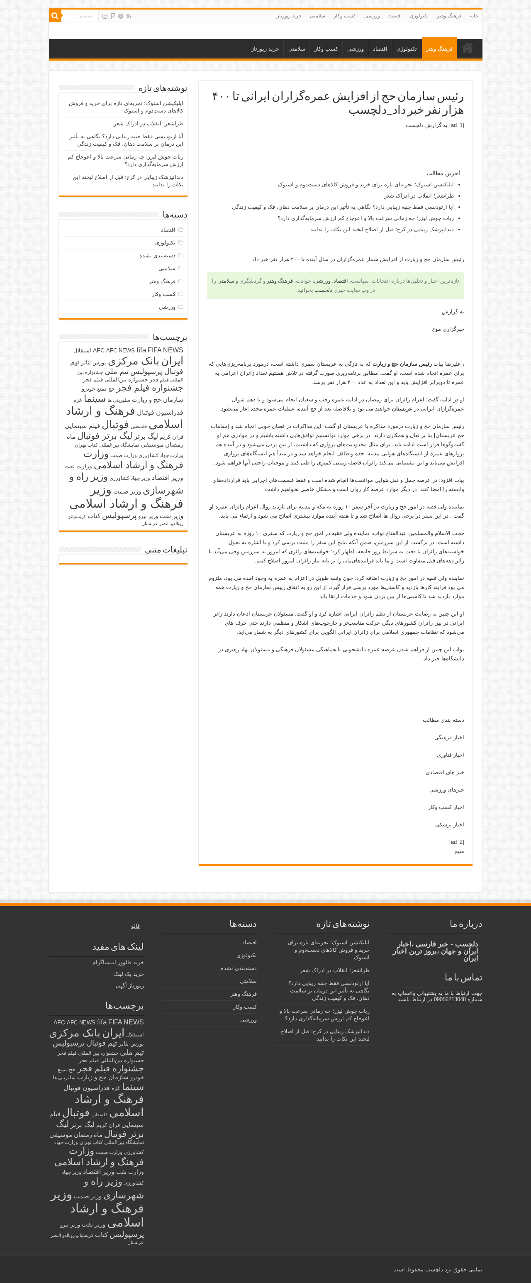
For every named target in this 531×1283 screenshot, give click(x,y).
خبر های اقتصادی (445, 772)
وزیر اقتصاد (167, 477)
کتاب (94, 516)
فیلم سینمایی (82, 425)
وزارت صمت (123, 455)
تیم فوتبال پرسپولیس (85, 1043)
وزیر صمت (127, 491)
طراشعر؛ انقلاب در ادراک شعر (419, 196)
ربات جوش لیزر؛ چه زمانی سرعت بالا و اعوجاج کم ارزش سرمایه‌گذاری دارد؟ (366, 218)
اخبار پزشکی (449, 824)
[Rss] (129, 16)
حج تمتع (106, 389)
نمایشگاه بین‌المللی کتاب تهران (107, 444)
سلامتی (317, 16)
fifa (141, 350)
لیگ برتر (146, 436)
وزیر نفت (171, 516)
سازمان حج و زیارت (157, 399)
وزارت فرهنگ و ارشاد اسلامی (133, 459)
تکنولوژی (419, 16)
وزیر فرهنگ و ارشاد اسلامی (126, 496)
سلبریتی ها (118, 400)
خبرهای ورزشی (446, 790)
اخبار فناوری (450, 755)
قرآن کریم (171, 437)
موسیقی (152, 444)
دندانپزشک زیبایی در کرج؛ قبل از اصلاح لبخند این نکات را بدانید (382, 229)
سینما (95, 398)
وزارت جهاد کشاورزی (161, 455)
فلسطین (139, 426)
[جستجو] (55, 16)
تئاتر (86, 362)
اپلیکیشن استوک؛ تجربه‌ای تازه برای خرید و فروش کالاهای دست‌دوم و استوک (366, 184)
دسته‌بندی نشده (157, 255)
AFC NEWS (120, 350)
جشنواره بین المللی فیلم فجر (88, 1053)
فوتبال (115, 424)
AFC (99, 350)
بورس (99, 362)
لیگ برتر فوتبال (104, 435)
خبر (264, 259)
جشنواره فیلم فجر (150, 387)
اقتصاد (395, 16)
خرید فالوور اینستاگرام (118, 962)
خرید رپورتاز (289, 16)
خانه (474, 16)
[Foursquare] (113, 16)
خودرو (88, 389)
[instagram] (105, 16)
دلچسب (415, 125)
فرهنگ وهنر (449, 16)
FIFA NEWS (165, 350)
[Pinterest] (120, 16)
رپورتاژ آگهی (130, 985)
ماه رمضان (88, 1134)
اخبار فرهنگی (449, 737)
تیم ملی (117, 371)
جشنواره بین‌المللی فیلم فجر (115, 379)
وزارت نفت (78, 466)
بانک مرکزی (133, 361)
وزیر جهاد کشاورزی (130, 478)
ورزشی (372, 16)
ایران (172, 361)
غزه (77, 400)
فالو (135, 926)
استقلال (82, 350)
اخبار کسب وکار (446, 807)
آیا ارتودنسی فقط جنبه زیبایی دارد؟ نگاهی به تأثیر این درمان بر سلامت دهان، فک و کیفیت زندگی (343, 207)
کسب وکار (345, 16)
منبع (459, 851)
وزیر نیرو (148, 516)
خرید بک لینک (128, 974)
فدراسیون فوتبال (160, 412)
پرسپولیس (119, 515)
